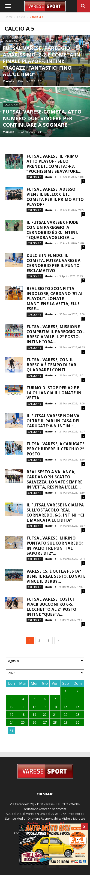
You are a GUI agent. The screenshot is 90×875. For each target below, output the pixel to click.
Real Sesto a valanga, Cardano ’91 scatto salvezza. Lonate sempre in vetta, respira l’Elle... (54, 479)
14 (55, 707)
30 (77, 722)
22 (65, 714)
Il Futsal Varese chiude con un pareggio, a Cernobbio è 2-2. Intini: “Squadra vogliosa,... (52, 230)
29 (65, 722)
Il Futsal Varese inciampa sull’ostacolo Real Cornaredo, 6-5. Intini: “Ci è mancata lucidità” (55, 512)
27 (45, 722)
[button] (7, 6)
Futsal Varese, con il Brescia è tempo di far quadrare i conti (51, 364)
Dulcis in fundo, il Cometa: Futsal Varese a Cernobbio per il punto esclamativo (54, 263)
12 (34, 707)
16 (77, 707)
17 (11, 714)
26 (34, 722)
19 (34, 714)
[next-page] (58, 640)
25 (23, 722)
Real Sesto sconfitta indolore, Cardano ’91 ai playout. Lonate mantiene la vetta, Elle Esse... (54, 298)
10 (11, 707)
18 (23, 714)
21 (55, 714)
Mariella (9, 81)
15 (65, 707)
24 (11, 722)
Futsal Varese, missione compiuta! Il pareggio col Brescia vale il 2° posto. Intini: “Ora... (55, 334)
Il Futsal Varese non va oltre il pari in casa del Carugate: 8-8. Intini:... (53, 421)
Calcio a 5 (11, 41)
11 (23, 707)
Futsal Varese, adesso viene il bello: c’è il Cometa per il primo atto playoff (55, 197)
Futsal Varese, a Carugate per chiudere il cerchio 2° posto (55, 449)
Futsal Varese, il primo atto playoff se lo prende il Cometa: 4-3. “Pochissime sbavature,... (55, 163)
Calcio (21, 17)
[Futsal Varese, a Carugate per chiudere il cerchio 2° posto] (14, 448)
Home (9, 17)
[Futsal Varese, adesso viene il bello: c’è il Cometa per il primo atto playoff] (14, 193)
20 (45, 714)
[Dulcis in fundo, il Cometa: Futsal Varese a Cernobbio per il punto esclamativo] (14, 260)
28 (55, 722)
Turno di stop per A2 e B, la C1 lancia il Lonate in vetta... (54, 393)
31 (11, 730)
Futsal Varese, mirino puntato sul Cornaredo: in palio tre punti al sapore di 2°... (55, 545)
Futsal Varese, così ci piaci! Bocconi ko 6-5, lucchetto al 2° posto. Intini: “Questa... (52, 607)
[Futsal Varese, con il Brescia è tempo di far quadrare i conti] (14, 364)
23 (77, 714)
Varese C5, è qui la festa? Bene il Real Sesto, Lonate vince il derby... (56, 576)
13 (45, 707)
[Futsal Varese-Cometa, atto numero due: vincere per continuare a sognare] (45, 112)
